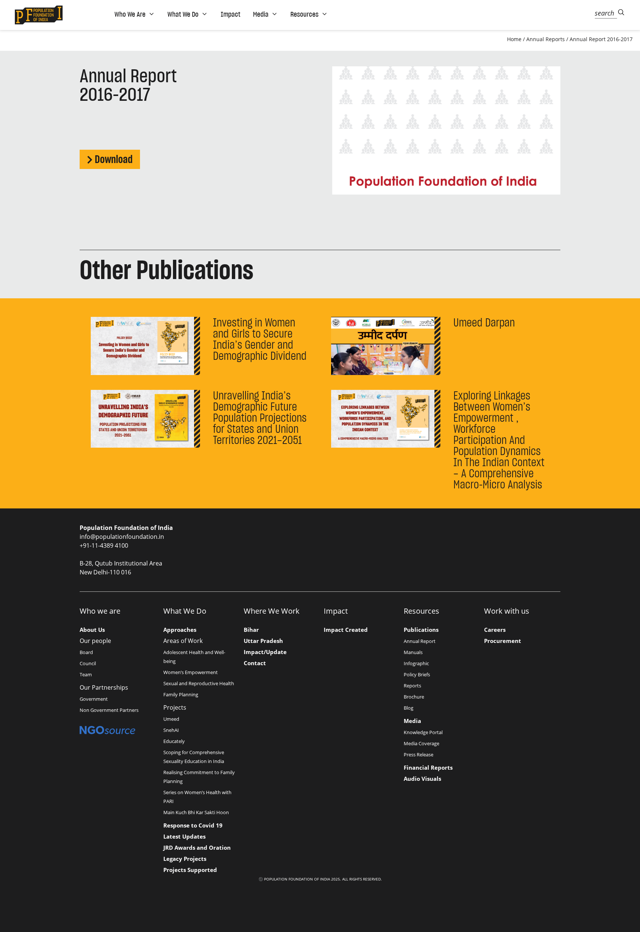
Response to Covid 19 (193, 825)
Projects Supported (190, 869)
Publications (421, 629)
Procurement (502, 640)
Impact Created (346, 629)
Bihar (251, 629)
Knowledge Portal (423, 732)
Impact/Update (265, 652)
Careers (495, 629)
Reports (412, 685)
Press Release (418, 754)
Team (86, 674)
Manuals (413, 652)
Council (88, 663)
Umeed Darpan (484, 322)
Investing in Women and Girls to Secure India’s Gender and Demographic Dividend (260, 339)
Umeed (171, 719)
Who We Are (130, 14)
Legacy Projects (184, 858)
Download (114, 159)
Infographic (416, 663)
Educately (174, 741)
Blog (408, 707)
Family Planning (180, 694)
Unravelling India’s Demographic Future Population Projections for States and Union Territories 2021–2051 (260, 417)
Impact (230, 14)
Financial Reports (428, 767)
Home (514, 39)
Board (86, 652)
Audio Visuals (422, 778)
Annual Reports (545, 39)
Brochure (414, 696)
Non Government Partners (109, 710)
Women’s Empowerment (190, 672)
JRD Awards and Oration (197, 847)
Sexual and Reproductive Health (198, 683)
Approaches (179, 629)
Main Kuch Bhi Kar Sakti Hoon (196, 812)
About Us (92, 629)
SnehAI (171, 730)
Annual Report (420, 641)
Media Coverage (421, 743)
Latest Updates (184, 836)
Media (412, 720)
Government (94, 699)
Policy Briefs (417, 674)
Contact (255, 663)
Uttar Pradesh (263, 640)
